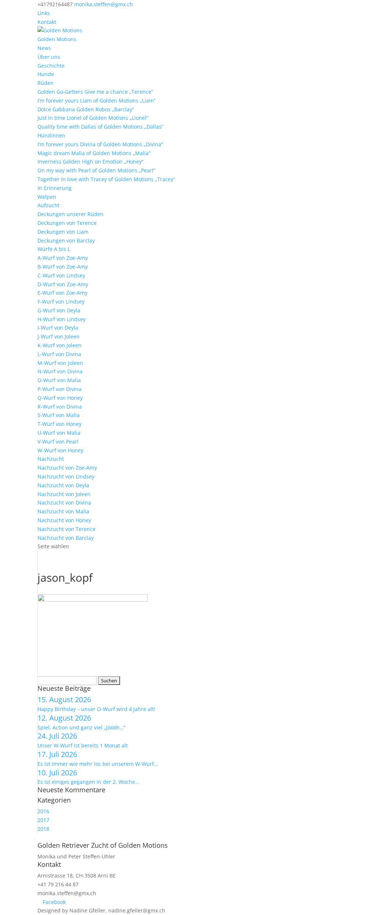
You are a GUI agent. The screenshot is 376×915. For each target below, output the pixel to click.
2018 (43, 828)
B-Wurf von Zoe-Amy (62, 266)
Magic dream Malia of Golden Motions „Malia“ (94, 153)
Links (43, 13)
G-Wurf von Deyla (58, 310)
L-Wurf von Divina (59, 354)
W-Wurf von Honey (60, 450)
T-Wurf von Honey (59, 423)
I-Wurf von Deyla (57, 327)
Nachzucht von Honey (64, 520)
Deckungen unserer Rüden (70, 214)
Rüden (45, 82)
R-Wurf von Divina (59, 406)
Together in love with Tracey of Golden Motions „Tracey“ (106, 179)
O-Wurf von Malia (59, 380)
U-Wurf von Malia (58, 432)
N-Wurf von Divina (60, 371)
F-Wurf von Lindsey (60, 301)
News (44, 47)
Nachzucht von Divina (64, 502)
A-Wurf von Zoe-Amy (62, 257)
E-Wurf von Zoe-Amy (62, 292)
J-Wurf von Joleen (58, 336)
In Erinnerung (54, 187)
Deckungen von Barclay (66, 240)
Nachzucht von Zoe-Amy (67, 467)
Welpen (46, 196)
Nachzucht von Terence (66, 528)
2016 (43, 811)
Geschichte (51, 65)
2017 (43, 820)
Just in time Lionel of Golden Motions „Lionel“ (92, 117)
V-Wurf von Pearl (58, 441)
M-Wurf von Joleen (60, 362)
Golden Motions (56, 39)
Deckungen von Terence (67, 222)
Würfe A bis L (53, 248)
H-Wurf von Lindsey (61, 319)
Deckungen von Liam (62, 231)
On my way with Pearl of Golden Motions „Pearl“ (96, 170)
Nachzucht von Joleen (64, 494)
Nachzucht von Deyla (63, 485)
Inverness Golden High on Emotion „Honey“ (90, 161)
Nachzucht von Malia (63, 511)
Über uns (48, 56)
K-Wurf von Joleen (59, 345)
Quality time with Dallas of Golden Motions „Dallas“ (100, 126)
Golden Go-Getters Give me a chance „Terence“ (95, 91)
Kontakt (46, 21)
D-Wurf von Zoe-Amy (62, 284)
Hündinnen (51, 135)
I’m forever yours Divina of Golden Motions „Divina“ (100, 144)
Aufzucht (48, 205)
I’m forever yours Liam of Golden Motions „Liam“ (96, 100)
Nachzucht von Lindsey (65, 476)
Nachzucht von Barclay (65, 537)
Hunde (45, 74)
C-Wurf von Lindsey (61, 275)
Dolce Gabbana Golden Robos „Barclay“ (85, 109)
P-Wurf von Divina (59, 388)
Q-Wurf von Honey (60, 397)
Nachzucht (50, 458)
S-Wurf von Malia (58, 415)
